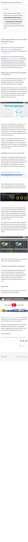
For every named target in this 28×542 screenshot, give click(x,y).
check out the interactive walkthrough (12, 317)
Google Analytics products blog (14, 21)
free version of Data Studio (13, 58)
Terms (26, 356)
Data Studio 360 (5, 53)
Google (18, 356)
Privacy (22, 356)
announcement (7, 49)
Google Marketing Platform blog (12, 17)
